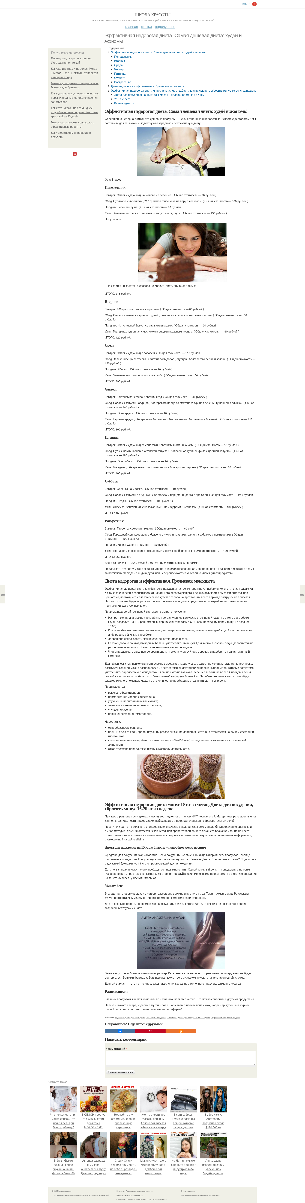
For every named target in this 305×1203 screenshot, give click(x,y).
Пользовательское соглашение (139, 1191)
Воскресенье (122, 82)
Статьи (146, 26)
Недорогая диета (122, 1017)
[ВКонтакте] (120, 1031)
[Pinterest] (150, 1031)
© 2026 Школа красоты (61, 1191)
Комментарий (116, 1049)
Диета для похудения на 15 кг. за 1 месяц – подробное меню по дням (159, 95)
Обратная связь (188, 1191)
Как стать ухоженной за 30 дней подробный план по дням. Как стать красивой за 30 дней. (74, 112)
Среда (118, 65)
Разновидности (124, 103)
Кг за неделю (204, 1017)
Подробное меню (218, 1017)
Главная (131, 26)
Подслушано (165, 26)
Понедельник (122, 56)
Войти (246, 4)
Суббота (119, 78)
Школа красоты (152, 14)
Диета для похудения (187, 1017)
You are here (122, 99)
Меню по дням (233, 1017)
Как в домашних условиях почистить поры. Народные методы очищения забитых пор (75, 97)
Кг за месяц (172, 1017)
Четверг (119, 69)
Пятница (119, 73)
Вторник (119, 61)
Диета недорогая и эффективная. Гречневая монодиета (147, 86)
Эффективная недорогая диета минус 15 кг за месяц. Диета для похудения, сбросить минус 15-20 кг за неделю (183, 90)
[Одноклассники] (181, 1031)
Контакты (120, 1191)
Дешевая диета (138, 1017)
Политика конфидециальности (129, 1195)
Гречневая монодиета (156, 1017)
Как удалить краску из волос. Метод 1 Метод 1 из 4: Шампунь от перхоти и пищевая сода (74, 73)
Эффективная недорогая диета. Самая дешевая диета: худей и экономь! (158, 52)
